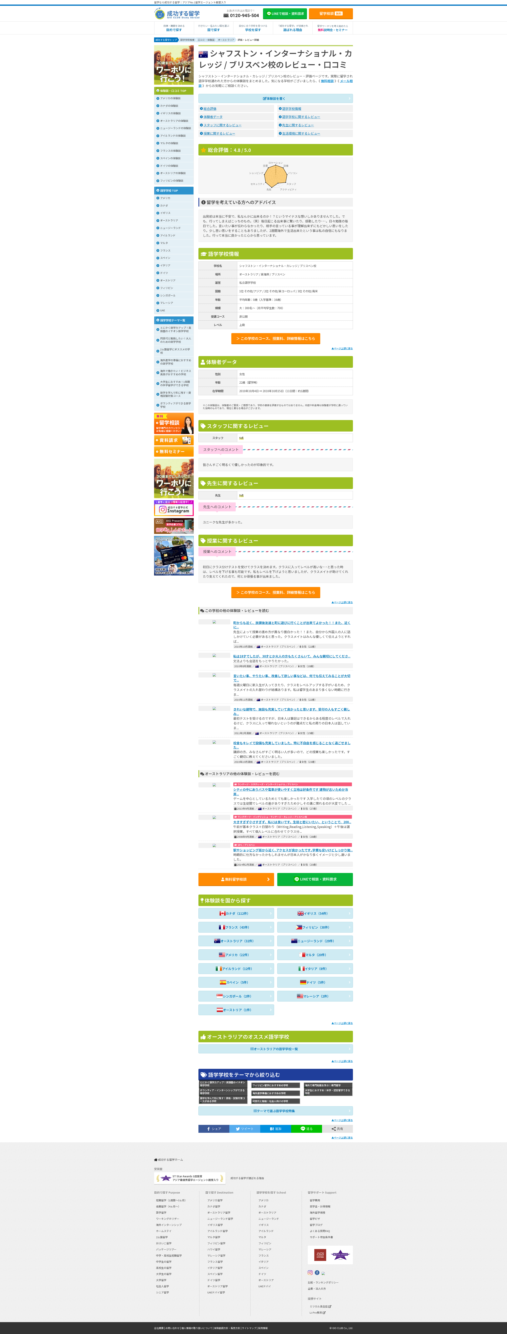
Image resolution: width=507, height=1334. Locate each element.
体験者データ (213, 116)
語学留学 (161, 1212)
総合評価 (210, 108)
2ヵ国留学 (162, 1237)
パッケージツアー (166, 1249)
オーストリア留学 (217, 1286)
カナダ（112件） (238, 913)
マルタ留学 (213, 1237)
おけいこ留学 (164, 1243)
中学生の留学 (164, 1261)
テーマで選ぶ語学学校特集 (276, 1110)
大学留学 (161, 1280)
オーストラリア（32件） (237, 941)
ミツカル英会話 (319, 1306)
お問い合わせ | (173, 1328)
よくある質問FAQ (320, 1231)
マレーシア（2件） (316, 996)
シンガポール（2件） (238, 996)
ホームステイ (164, 1231)
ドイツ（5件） (316, 982)
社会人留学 (162, 1286)
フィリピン (264, 1243)
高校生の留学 (164, 1268)
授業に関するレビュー (219, 133)
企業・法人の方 (317, 1288)
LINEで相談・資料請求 (318, 879)
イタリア (263, 1261)
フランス (263, 1255)
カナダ (262, 1206)
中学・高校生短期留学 (169, 1255)
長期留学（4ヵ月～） (168, 1206)
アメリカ (263, 1200)
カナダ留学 (213, 1206)
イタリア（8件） (317, 968)
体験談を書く (276, 98)
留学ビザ (315, 1219)
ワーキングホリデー (167, 1219)
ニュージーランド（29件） (316, 941)
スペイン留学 (215, 1274)
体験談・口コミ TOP (173, 91)
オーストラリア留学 (218, 1212)
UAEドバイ (264, 1286)
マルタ (262, 1237)
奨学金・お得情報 (320, 1206)
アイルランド (266, 1231)
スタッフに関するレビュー (223, 125)
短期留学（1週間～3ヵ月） (171, 1200)
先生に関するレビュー (298, 125)
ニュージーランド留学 (220, 1219)
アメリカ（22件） (238, 954)
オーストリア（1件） (238, 1009)
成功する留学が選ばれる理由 (247, 1178)
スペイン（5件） (238, 982)
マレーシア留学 (216, 1255)
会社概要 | (159, 1328)
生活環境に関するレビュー (301, 133)
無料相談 (327, 80)
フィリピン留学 (216, 1243)
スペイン (263, 1268)
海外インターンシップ (169, 1225)
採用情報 (263, 1328)
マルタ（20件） (316, 954)
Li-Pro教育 (316, 1312)
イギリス (263, 1225)
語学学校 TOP (169, 190)
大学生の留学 (164, 1274)
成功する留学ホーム (170, 1160)
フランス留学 (215, 1261)
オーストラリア (267, 1212)
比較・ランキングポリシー (323, 1282)
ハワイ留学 (213, 1249)
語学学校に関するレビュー (301, 116)
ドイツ (262, 1274)
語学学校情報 (291, 108)
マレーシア (264, 1249)
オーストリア (266, 1280)
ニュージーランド (268, 1219)
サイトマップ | (250, 1328)
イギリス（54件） (317, 913)
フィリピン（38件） (316, 927)
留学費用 (315, 1200)
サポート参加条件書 (321, 1237)
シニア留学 (162, 1292)
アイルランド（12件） (238, 968)
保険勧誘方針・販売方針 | (228, 1328)
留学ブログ (316, 1225)
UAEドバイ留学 (216, 1292)
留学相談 (330, 13)
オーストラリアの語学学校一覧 (276, 1048)
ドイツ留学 (213, 1280)
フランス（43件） (238, 927)
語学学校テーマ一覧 (172, 320)
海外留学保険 (317, 1212)
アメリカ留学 (215, 1200)
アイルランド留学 (217, 1231)
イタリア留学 (215, 1268)
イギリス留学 (215, 1225)
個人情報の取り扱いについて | (197, 1328)
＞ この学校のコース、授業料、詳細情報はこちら (275, 338)
